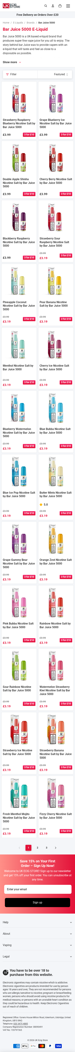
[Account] (53, 6)
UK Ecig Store (41, 1040)
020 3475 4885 (20, 1024)
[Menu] (68, 6)
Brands (31, 22)
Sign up (37, 902)
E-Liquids (18, 22)
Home (6, 22)
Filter (13, 74)
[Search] (46, 6)
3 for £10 (29, 134)
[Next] (55, 848)
